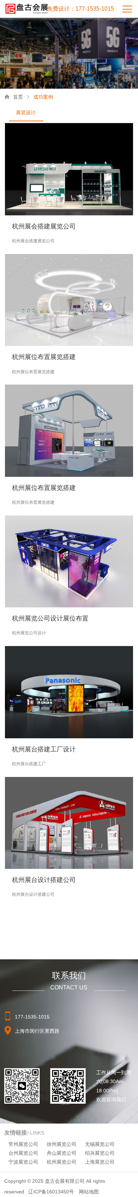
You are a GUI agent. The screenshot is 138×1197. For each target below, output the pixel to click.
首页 (18, 97)
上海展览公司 (100, 1162)
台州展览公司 (23, 1153)
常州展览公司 (23, 1144)
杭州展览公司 (61, 1162)
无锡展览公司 (100, 1144)
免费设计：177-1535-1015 (80, 9)
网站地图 (89, 1192)
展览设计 (26, 112)
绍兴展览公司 (100, 1153)
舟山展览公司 (61, 1153)
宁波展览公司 (23, 1162)
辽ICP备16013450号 (51, 1192)
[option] (26, 113)
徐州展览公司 (61, 1144)
